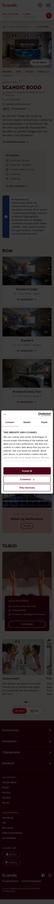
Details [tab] (27, 422)
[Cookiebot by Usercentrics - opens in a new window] (38, 414)
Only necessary (27, 487)
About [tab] (44, 422)
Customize (25, 479)
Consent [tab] (9, 422)
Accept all (27, 471)
